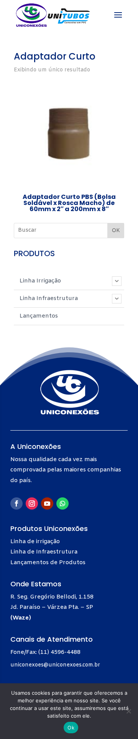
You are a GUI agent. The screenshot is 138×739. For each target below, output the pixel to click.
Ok (70, 727)
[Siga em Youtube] (47, 503)
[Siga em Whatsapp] (62, 503)
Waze (21, 618)
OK (116, 230)
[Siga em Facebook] (16, 503)
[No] (128, 711)
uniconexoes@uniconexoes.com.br (55, 665)
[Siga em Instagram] (32, 503)
